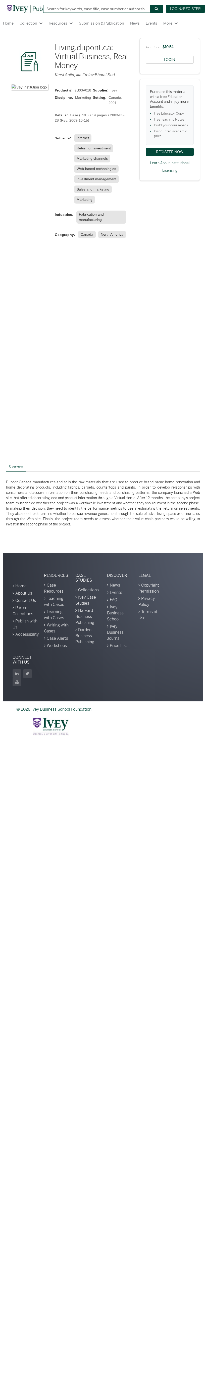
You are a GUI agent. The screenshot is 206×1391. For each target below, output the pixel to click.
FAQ (113, 599)
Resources (58, 23)
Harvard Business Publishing (84, 616)
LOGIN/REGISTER (185, 8)
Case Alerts (57, 638)
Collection (28, 23)
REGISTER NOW (169, 151)
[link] (83, 138)
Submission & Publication (101, 23)
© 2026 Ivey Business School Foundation (53, 709)
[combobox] (94, 9)
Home (8, 23)
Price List (118, 645)
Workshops (57, 645)
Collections (88, 590)
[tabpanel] (103, 503)
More (167, 23)
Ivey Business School (115, 613)
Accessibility (27, 634)
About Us (23, 593)
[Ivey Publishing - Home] (33, 9)
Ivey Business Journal (115, 632)
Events (151, 23)
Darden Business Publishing (84, 635)
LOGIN (169, 59)
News (135, 23)
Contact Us (25, 600)
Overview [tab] (16, 466)
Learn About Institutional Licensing (169, 167)
